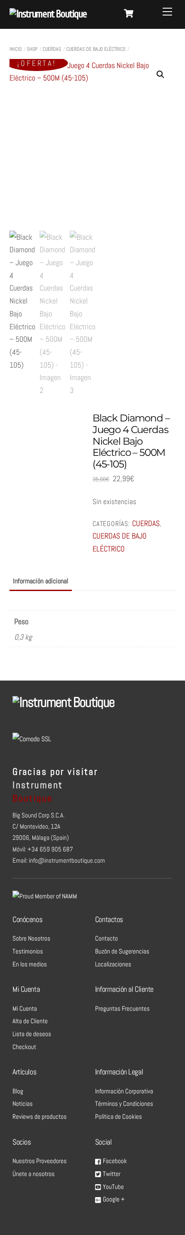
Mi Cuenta (24, 1008)
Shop (32, 49)
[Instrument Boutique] (48, 14)
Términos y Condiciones (124, 1103)
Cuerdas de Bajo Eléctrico (95, 49)
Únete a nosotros (33, 1174)
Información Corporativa (124, 1091)
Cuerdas (52, 49)
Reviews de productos (39, 1116)
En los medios (29, 964)
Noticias (22, 1103)
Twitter (111, 1174)
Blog (17, 1091)
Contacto (106, 938)
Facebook (114, 1161)
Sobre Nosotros (31, 938)
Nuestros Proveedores (39, 1161)
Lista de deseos (31, 1034)
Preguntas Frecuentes (122, 1008)
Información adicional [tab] (40, 580)
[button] (160, 74)
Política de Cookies (118, 1116)
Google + (113, 1199)
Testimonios (27, 951)
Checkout (24, 1047)
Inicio (15, 49)
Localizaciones (113, 964)
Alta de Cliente (30, 1021)
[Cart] (128, 13)
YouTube (113, 1186)
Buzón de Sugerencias (122, 951)
